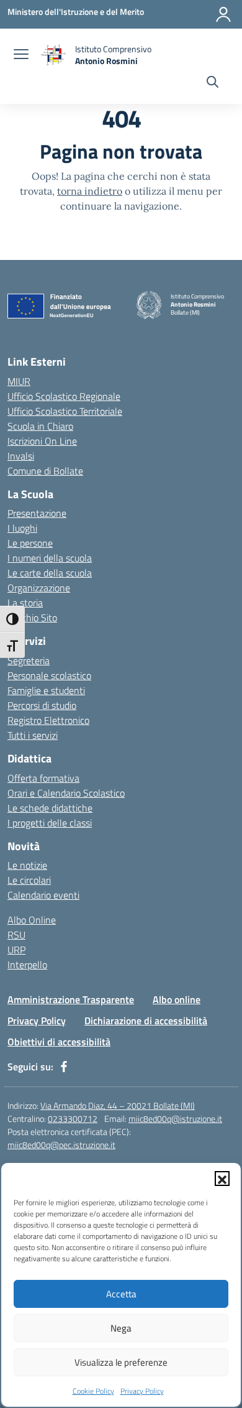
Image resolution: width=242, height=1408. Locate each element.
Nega (121, 1328)
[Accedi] (223, 14)
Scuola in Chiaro (40, 426)
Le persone (30, 542)
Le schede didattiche (49, 807)
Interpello (27, 964)
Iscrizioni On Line (42, 440)
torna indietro (89, 191)
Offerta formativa (43, 778)
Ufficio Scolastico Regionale (63, 396)
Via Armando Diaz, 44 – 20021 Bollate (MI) (117, 1105)
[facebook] (63, 1066)
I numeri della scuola (49, 557)
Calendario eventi (43, 894)
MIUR (18, 381)
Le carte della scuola (49, 572)
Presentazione (36, 513)
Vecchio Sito (32, 617)
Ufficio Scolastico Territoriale (64, 411)
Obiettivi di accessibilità (58, 1041)
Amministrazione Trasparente (70, 999)
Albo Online (31, 919)
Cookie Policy (93, 1391)
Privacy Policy (142, 1391)
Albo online (176, 999)
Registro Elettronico (48, 720)
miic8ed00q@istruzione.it (175, 1118)
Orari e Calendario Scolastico (66, 792)
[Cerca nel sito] (212, 83)
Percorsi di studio (41, 705)
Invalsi (20, 455)
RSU (16, 934)
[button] (222, 1178)
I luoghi (22, 528)
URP (16, 949)
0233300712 (72, 1118)
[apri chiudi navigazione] (21, 55)
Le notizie (27, 865)
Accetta (121, 1294)
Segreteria (28, 660)
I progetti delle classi (49, 822)
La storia (25, 602)
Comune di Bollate (45, 470)
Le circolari (29, 880)
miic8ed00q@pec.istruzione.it (61, 1144)
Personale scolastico (49, 675)
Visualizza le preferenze (121, 1362)
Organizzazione (38, 587)
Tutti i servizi (32, 735)
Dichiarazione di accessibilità (145, 1020)
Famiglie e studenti (46, 690)
